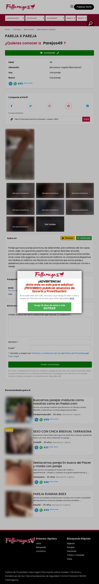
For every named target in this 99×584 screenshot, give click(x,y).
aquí (72, 298)
